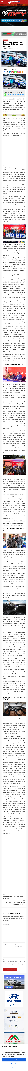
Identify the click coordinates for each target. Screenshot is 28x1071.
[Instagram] (18, 72)
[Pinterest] (12, 72)
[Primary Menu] (2, 2)
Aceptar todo (14, 1059)
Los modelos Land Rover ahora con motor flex (13, 896)
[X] (7, 72)
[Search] (26, 2)
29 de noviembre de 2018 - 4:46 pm (11, 48)
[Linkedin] (10, 72)
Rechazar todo (14, 1067)
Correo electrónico (18, 945)
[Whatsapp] (15, 72)
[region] (14, 1057)
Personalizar (14, 1063)
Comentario (6, 924)
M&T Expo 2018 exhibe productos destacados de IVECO (15, 902)
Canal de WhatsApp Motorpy (15, 94)
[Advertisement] (14, 151)
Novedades (5, 40)
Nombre (5, 944)
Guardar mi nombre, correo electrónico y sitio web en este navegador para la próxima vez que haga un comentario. (14, 963)
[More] (21, 72)
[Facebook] (4, 72)
